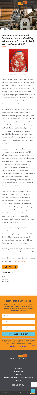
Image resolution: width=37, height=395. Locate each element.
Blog (15, 46)
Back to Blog (9, 267)
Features (5, 279)
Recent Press (6, 281)
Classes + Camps (18, 363)
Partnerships (18, 371)
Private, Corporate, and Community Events (18, 377)
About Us (18, 380)
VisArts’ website (19, 261)
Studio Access (18, 366)
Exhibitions (18, 368)
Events (18, 374)
